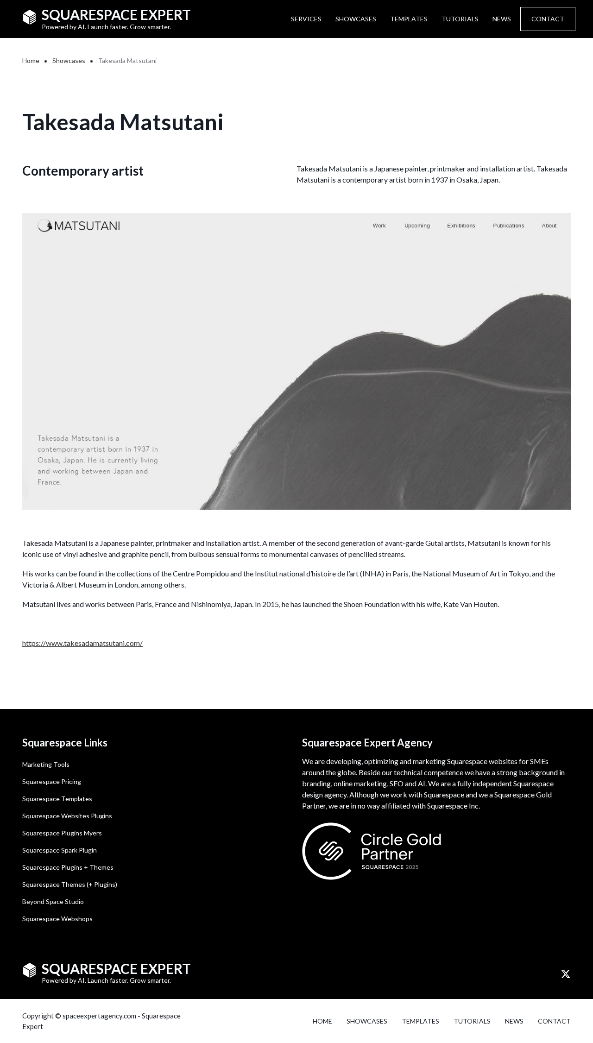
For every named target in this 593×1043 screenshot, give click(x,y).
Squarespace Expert (116, 14)
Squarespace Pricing (51, 781)
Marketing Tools (45, 764)
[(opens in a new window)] (566, 974)
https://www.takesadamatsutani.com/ (82, 642)
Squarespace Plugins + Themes (68, 867)
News (501, 19)
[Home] (29, 16)
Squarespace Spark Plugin (59, 850)
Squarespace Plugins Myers (62, 833)
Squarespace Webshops (57, 919)
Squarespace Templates (57, 799)
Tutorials (460, 19)
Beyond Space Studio (53, 901)
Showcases (355, 19)
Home (322, 1021)
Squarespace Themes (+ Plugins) (69, 884)
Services (306, 19)
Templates (409, 19)
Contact (547, 19)
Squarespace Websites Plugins (67, 816)
